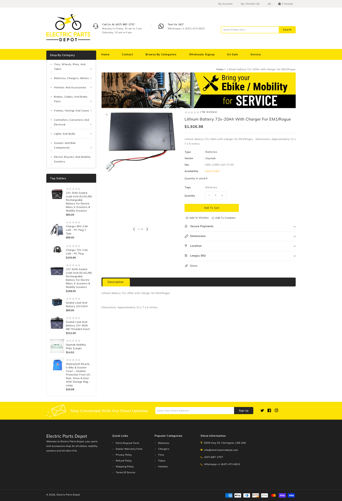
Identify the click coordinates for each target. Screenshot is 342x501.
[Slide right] (147, 229)
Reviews (142, 282)
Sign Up (244, 410)
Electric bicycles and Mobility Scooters (72, 159)
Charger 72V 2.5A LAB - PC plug (77, 251)
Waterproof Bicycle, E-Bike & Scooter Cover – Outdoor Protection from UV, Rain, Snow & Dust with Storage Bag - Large (78, 374)
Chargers (163, 448)
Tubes (161, 460)
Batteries (211, 151)
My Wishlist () (250, 3)
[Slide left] (134, 229)
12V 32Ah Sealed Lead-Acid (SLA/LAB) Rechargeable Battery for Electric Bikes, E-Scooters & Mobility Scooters (79, 278)
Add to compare (225, 217)
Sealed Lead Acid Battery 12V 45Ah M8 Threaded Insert (78, 325)
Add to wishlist (199, 217)
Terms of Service (125, 472)
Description (116, 282)
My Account (225, 3)
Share (194, 265)
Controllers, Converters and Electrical (71, 122)
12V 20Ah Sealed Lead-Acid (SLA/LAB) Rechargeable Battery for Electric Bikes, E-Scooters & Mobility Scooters (79, 201)
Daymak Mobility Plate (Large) (76, 346)
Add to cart (211, 207)
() (269, 3)
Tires (161, 454)
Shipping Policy (125, 466)
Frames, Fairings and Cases (71, 110)
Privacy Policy (124, 454)
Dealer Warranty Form (129, 448)
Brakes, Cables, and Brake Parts (71, 99)
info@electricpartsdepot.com (221, 449)
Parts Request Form (127, 443)
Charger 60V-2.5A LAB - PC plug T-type (77, 230)
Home (220, 69)
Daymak (211, 158)
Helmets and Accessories (70, 87)
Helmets (163, 466)
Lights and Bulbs (64, 133)
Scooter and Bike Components (65, 145)
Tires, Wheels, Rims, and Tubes (70, 67)
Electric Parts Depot (68, 494)
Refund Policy (124, 460)
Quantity (190, 195)
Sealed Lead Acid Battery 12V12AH (77, 304)
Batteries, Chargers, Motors (71, 78)
